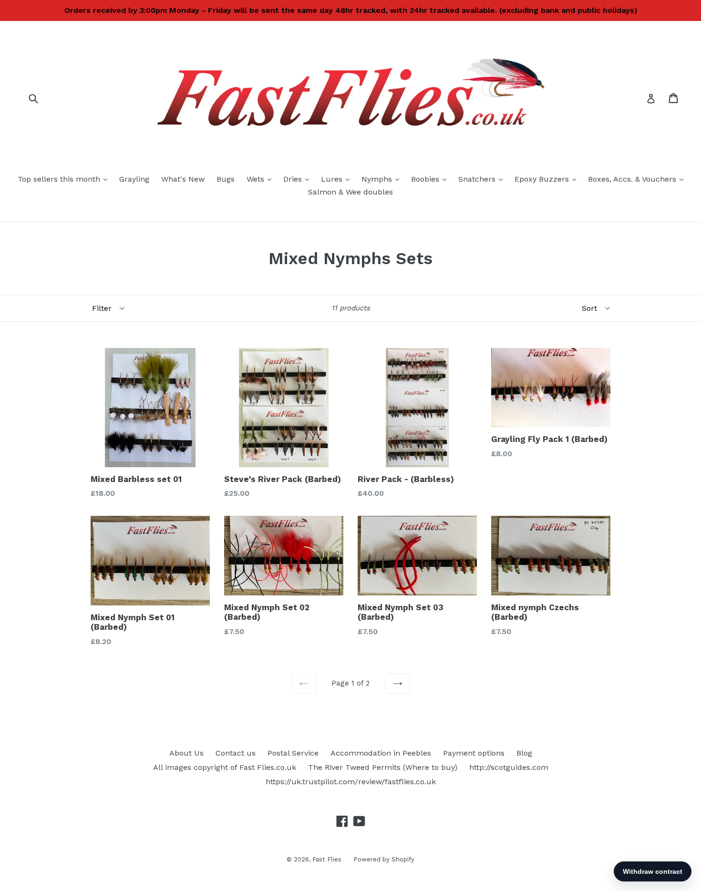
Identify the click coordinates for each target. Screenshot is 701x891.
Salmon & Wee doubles (350, 191)
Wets (261, 179)
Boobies (431, 179)
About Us (186, 753)
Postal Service (293, 753)
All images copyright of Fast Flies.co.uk (224, 767)
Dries (298, 179)
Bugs (225, 179)
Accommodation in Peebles (380, 753)
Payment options (474, 753)
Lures (337, 179)
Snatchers (482, 179)
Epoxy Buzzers (548, 179)
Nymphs (382, 179)
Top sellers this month (65, 179)
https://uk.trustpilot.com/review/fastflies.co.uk (351, 781)
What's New (183, 179)
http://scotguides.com (508, 767)
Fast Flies (326, 859)
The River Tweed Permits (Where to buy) (382, 767)
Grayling (134, 179)
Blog (524, 753)
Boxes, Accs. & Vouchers (638, 179)
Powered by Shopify (383, 859)
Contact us (236, 753)
